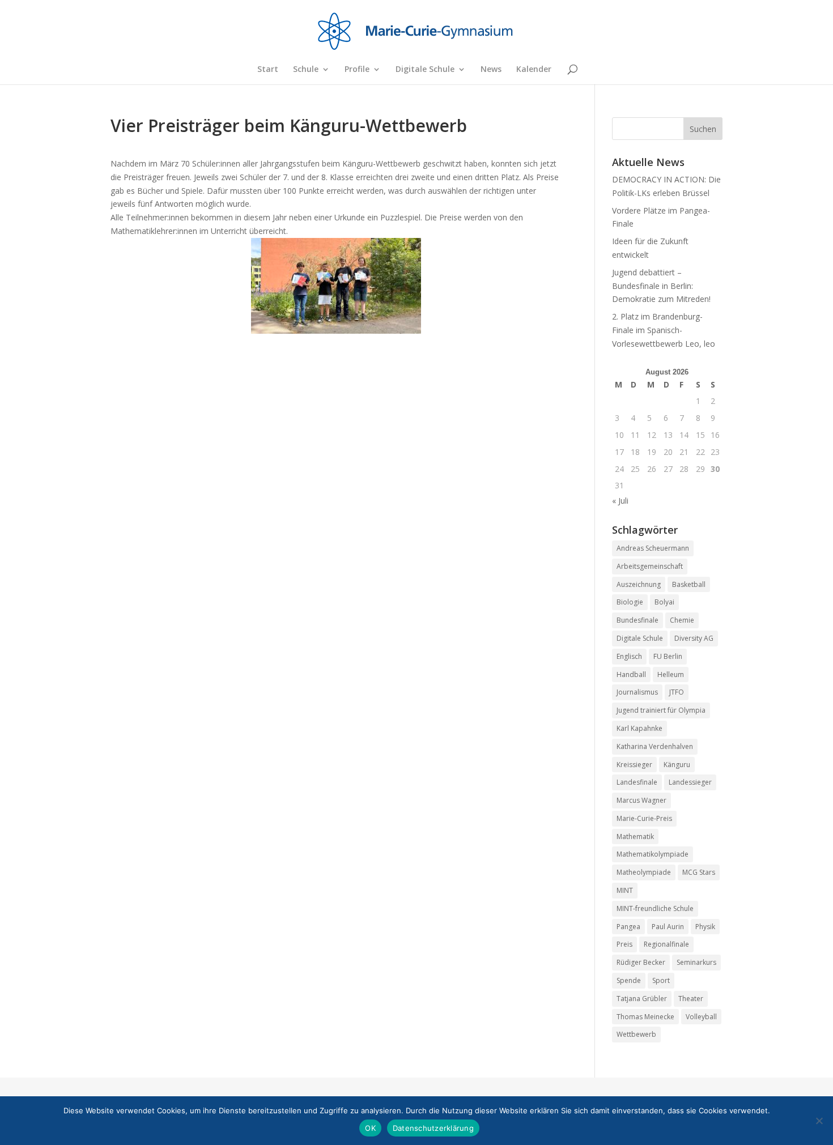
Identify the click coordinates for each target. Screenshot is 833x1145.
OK (370, 1128)
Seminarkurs (696, 962)
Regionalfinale (666, 944)
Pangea (628, 926)
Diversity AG (693, 638)
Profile (357, 69)
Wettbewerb (636, 1034)
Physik (705, 926)
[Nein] (818, 1120)
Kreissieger (634, 764)
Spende (629, 980)
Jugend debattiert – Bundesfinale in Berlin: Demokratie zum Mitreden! (661, 286)
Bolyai (664, 602)
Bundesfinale (637, 620)
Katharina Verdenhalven (655, 746)
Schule (305, 69)
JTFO (676, 692)
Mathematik (635, 836)
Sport (661, 980)
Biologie (630, 602)
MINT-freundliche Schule (655, 908)
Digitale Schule (425, 69)
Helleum (670, 674)
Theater (690, 998)
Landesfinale (637, 782)
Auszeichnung (639, 584)
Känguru (677, 764)
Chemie (682, 620)
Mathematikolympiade (652, 854)
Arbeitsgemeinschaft (650, 566)
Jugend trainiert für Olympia (661, 710)
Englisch (629, 656)
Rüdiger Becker (641, 962)
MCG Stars (698, 872)
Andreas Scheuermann (653, 548)
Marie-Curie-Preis (644, 818)
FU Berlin (667, 656)
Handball (631, 674)
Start (267, 69)
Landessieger (690, 782)
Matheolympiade (644, 872)
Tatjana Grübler (642, 998)
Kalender (533, 69)
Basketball (689, 584)
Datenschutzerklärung (433, 1128)
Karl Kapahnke (639, 728)
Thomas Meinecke (645, 1016)
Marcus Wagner (641, 800)
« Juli (620, 500)
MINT (625, 890)
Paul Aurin (668, 926)
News (491, 69)
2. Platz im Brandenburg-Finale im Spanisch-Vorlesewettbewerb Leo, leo (663, 330)
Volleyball (701, 1016)
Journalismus (637, 692)
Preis (624, 944)
